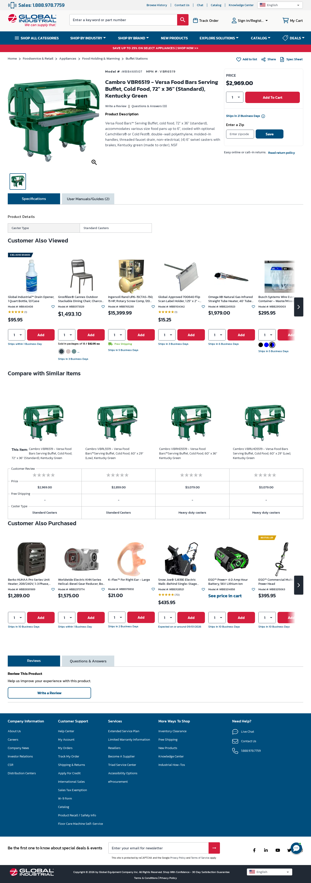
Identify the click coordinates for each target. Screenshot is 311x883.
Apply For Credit (69, 773)
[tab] (34, 198)
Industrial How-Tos (171, 764)
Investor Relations (20, 756)
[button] (280, 5)
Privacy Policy (178, 858)
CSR (10, 764)
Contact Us (182, 5)
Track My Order (68, 756)
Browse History (157, 5)
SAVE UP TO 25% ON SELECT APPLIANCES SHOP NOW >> (156, 48)
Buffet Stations (137, 58)
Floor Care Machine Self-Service (80, 823)
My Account (66, 739)
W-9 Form (65, 798)
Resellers (114, 748)
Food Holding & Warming (101, 58)
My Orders (65, 748)
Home (12, 58)
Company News (18, 748)
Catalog (216, 5)
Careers (13, 739)
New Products (167, 748)
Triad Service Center (122, 764)
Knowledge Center (241, 5)
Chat (200, 5)
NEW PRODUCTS (174, 38)
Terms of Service (200, 858)
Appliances (67, 58)
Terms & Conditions (146, 878)
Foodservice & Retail (38, 58)
